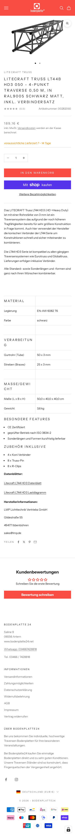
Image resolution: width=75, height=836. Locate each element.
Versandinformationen (18, 677)
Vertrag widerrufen (16, 716)
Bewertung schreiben (37, 595)
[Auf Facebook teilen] (18, 542)
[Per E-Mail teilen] (35, 542)
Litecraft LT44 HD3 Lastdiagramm (25, 492)
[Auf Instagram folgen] (16, 780)
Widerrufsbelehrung (17, 696)
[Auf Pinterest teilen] (29, 542)
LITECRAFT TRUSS (18, 72)
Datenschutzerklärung (18, 690)
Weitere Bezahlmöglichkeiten (37, 194)
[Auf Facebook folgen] (6, 780)
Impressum (11, 710)
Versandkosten (27, 128)
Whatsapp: (11, 649)
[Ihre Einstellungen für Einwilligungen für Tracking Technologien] (68, 829)
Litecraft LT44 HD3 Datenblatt (22, 483)
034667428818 (27, 649)
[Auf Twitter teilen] (24, 542)
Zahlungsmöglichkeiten (18, 683)
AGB (7, 703)
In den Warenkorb (37, 172)
